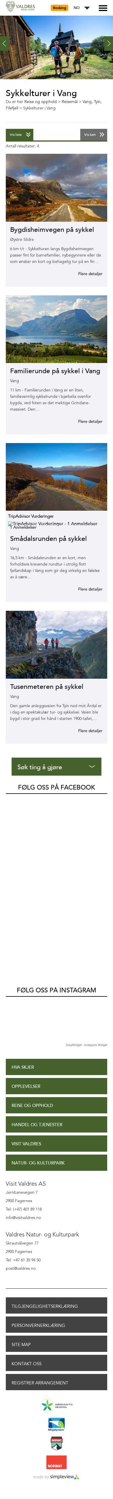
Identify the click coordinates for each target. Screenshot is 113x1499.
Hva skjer (23, 1067)
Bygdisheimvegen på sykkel (52, 230)
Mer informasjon (83, 273)
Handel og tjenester (37, 1125)
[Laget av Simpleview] (56, 1477)
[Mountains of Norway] (56, 1444)
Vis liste (16, 135)
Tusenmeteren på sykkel (46, 687)
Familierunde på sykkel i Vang (55, 371)
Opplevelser (26, 1086)
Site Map (21, 1344)
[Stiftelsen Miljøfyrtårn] (56, 1425)
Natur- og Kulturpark (38, 1163)
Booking (59, 8)
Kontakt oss (26, 1363)
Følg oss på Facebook (56, 787)
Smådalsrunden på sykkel (48, 539)
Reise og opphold (32, 1106)
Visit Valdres (26, 1144)
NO (77, 8)
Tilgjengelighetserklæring (45, 1306)
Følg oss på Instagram (56, 990)
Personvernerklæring (38, 1325)
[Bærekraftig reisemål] (56, 1406)
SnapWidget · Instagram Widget (86, 1045)
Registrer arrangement (40, 1383)
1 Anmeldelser (23, 527)
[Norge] (56, 1462)
